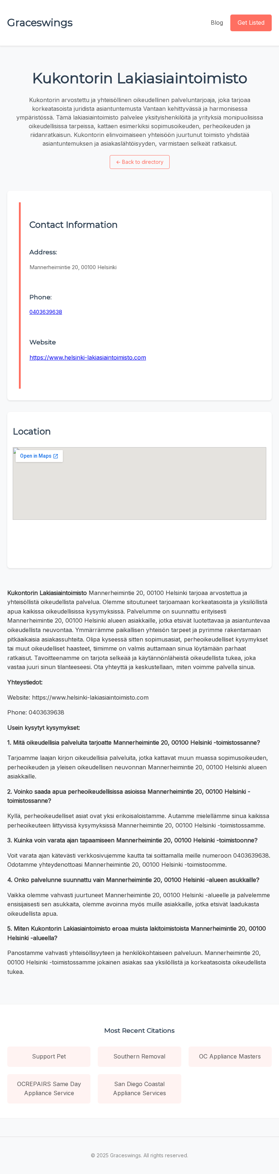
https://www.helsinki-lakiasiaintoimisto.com (87, 357)
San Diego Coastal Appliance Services (139, 1088)
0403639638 (45, 311)
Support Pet (49, 1056)
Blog (217, 22)
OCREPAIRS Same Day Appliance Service (49, 1088)
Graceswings (40, 22)
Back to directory (139, 162)
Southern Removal (139, 1056)
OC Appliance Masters (230, 1056)
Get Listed (251, 22)
